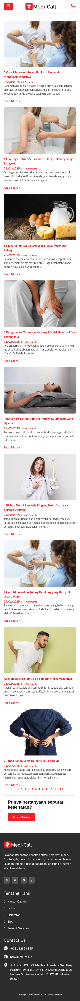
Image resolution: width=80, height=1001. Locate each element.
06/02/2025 (12, 683)
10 (50, 789)
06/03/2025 (12, 168)
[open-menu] (8, 6)
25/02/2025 (12, 428)
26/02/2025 (12, 255)
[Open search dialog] (73, 6)
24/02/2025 (12, 515)
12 (61, 789)
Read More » (12, 101)
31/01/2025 (12, 765)
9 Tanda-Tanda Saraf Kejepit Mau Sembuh (31, 760)
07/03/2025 (12, 81)
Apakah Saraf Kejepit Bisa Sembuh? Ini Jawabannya (38, 678)
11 (56, 789)
